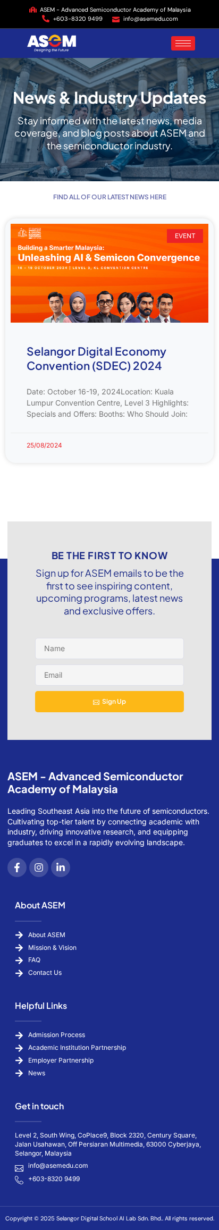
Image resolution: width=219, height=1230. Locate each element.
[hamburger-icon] (183, 43)
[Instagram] (38, 867)
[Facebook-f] (17, 867)
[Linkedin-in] (60, 867)
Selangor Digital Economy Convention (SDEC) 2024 (96, 358)
